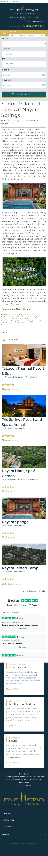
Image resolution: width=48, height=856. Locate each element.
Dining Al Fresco (16, 321)
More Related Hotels (34, 591)
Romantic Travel (30, 315)
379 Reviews (16, 538)
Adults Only (27, 321)
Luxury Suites (36, 317)
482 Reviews (16, 492)
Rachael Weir (26, 120)
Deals (3, 319)
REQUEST (10, 726)
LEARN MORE (12, 689)
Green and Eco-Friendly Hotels (16, 319)
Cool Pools (35, 321)
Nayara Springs (15, 522)
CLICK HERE (11, 762)
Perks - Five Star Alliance (18, 323)
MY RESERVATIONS (36, 22)
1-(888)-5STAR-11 (33, 26)
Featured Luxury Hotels (16, 315)
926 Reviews (16, 441)
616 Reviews (16, 584)
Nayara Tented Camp (20, 568)
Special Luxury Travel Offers (21, 317)
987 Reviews (16, 389)
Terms (23, 844)
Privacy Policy (30, 844)
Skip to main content (9, 1)
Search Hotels (24, 94)
